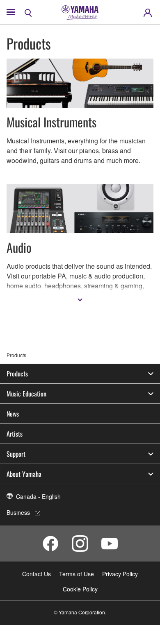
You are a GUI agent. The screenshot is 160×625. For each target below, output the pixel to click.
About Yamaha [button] (24, 474)
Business (18, 512)
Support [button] (16, 454)
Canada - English (38, 496)
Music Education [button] (26, 394)
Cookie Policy (80, 589)
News (13, 414)
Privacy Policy (120, 574)
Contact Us (36, 574)
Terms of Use (76, 574)
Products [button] (17, 373)
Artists (15, 434)
